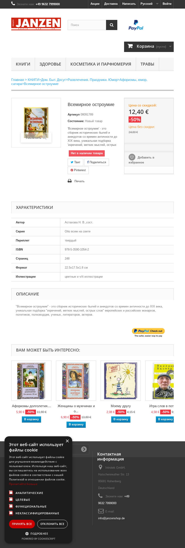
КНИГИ (23, 64)
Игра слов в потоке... (165, 406)
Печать (79, 181)
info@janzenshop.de (111, 518)
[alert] (38, 489)
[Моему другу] (121, 381)
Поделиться (97, 162)
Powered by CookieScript (38, 538)
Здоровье (50, 64)
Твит (76, 162)
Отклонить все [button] (52, 524)
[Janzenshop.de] (36, 24)
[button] (38, 533)
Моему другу (121, 406)
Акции (94, 3)
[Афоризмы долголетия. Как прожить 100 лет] (31, 381)
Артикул (74, 114)
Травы (147, 64)
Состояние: (76, 121)
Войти (167, 3)
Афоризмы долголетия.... (31, 406)
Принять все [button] (22, 524)
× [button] (67, 441)
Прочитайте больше (23, 484)
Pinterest (79, 170)
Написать (129, 3)
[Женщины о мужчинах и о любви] (76, 381)
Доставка (111, 3)
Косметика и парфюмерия (100, 64)
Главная (17, 80)
